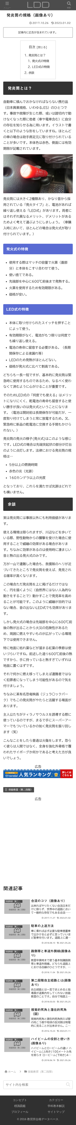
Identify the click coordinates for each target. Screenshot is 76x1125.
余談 (31, 72)
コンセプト (20, 1100)
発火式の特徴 (40, 60)
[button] (68, 1084)
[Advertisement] (38, 840)
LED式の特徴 (41, 66)
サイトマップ (56, 1111)
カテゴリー (56, 1100)
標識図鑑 (20, 1106)
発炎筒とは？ (37, 55)
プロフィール (19, 1111)
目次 (32, 47)
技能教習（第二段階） (21, 789)
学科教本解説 (56, 1106)
